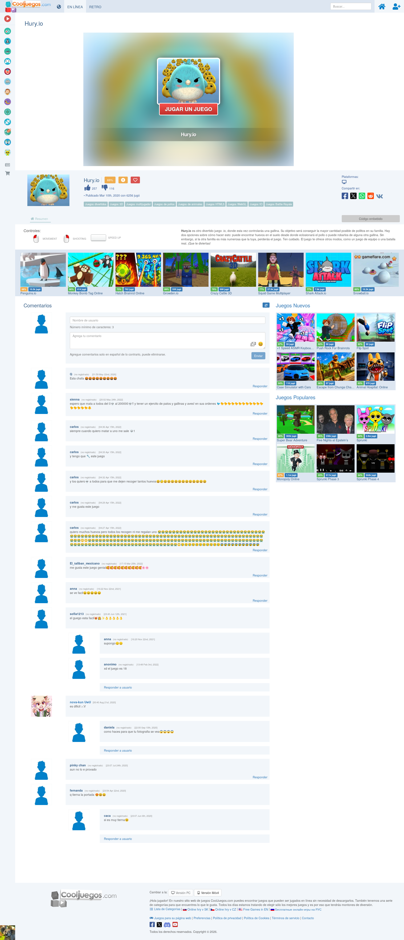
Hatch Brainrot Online (130, 293)
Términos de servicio (285, 918)
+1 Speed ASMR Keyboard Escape (300, 348)
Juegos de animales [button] (190, 204)
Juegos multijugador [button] (138, 204)
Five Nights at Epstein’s (332, 440)
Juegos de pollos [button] (164, 204)
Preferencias (202, 918)
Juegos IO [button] (256, 204)
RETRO (96, 6)
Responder (260, 386)
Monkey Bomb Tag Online (85, 293)
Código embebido (371, 219)
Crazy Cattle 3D (221, 293)
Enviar (258, 356)
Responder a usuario (118, 687)
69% (110, 180)
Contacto (308, 918)
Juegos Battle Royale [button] (279, 204)
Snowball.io (361, 293)
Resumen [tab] (41, 219)
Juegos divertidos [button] (95, 204)
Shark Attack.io (316, 293)
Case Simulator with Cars (294, 387)
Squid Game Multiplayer (274, 293)
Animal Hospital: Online (372, 387)
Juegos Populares (295, 397)
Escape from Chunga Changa (336, 387)
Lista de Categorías (167, 909)
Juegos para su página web (172, 918)
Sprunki (362, 440)
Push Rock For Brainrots (333, 348)
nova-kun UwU (80, 702)
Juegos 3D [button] (116, 204)
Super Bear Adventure (292, 440)
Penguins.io (28, 293)
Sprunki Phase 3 (328, 479)
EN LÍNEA (76, 6)
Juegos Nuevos (293, 305)
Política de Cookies (256, 918)
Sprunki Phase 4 (368, 479)
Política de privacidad (227, 918)
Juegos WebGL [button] (237, 204)
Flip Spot (363, 348)
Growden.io (170, 293)
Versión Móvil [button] (209, 893)
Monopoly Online (288, 479)
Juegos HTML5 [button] (215, 204)
